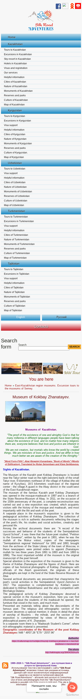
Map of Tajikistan (13, 310)
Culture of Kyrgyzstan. (16, 152)
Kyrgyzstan (15, 110)
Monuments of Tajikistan (17, 296)
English (20, 317)
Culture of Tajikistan (14, 305)
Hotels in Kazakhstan (15, 63)
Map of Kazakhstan (14, 104)
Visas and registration (15, 68)
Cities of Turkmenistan (16, 235)
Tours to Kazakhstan (15, 49)
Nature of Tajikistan (14, 292)
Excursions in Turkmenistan (19, 221)
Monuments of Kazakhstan (18, 91)
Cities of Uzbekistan (14, 182)
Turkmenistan (16, 211)
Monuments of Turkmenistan (19, 244)
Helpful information (14, 77)
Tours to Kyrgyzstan (14, 116)
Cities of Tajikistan (13, 287)
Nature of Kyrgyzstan (15, 139)
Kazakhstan (15, 44)
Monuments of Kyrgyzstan (18, 143)
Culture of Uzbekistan (15, 200)
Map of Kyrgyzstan (14, 157)
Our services (11, 72)
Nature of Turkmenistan (16, 239)
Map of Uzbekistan (14, 205)
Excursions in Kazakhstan (18, 54)
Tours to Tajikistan (13, 269)
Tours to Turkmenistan (16, 216)
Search (22, 344)
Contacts (41, 326)
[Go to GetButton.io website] (72, 695)
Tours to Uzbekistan (14, 168)
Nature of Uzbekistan (15, 187)
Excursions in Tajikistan (16, 273)
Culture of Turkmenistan (17, 253)
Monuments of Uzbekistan (18, 191)
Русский (61, 317)
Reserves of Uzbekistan (17, 196)
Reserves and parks (15, 95)
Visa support (11, 125)
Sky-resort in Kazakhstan (17, 59)
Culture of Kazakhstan (16, 100)
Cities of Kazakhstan (15, 81)
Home (12, 37)
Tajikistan (14, 263)
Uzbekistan (15, 163)
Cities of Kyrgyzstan (14, 134)
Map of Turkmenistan (15, 257)
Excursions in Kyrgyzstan (17, 120)
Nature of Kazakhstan (15, 86)
